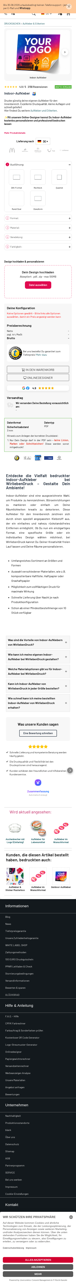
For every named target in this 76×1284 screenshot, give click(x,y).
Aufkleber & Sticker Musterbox (15, 888)
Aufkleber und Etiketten (43, 110)
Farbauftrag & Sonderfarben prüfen (24, 1030)
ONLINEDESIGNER (40, 378)
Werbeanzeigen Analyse (17, 1073)
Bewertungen (12, 1094)
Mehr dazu (41, 354)
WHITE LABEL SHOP (16, 945)
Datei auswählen (38, 284)
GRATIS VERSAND (63, 87)
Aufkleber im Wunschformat (61, 841)
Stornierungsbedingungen (19, 973)
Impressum (11, 1186)
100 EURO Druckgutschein (19, 959)
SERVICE (10, 1172)
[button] (46, 13)
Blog (7, 916)
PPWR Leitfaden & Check (18, 966)
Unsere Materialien (15, 1080)
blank (8, 1129)
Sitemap (9, 1151)
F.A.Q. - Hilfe (12, 1016)
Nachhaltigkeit (13, 1115)
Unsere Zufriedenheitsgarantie (21, 938)
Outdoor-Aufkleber (61, 886)
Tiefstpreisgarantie (15, 930)
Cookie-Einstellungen (17, 1193)
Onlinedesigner (13, 1051)
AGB (7, 1158)
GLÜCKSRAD (12, 994)
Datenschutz (12, 1144)
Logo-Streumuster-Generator (21, 1044)
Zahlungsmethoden (15, 952)
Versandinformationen (17, 980)
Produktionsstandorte (17, 1122)
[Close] (69, 6)
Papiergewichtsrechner (17, 1058)
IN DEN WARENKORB (39, 370)
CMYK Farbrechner (15, 1023)
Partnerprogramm (15, 1165)
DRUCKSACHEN (12, 23)
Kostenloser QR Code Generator (22, 1037)
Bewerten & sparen (15, 987)
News (8, 923)
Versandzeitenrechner (17, 1065)
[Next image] (65, 52)
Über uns (10, 1137)
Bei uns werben (13, 1179)
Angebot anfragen (15, 1087)
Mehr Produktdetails (14, 132)
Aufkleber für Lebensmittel (38, 841)
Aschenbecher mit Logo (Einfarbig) (15, 841)
